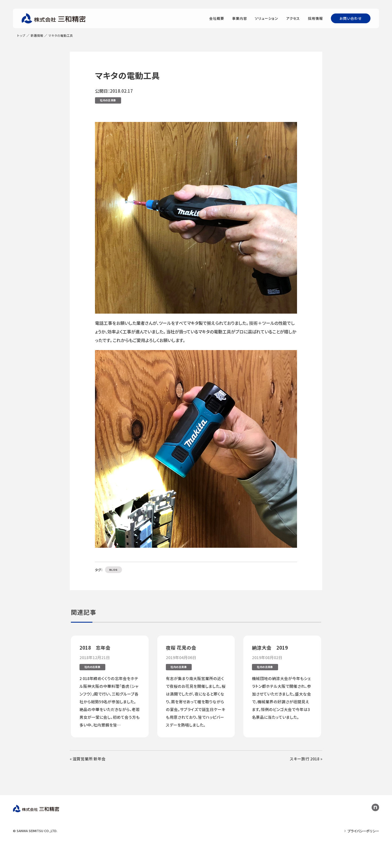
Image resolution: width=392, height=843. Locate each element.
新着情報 (37, 35)
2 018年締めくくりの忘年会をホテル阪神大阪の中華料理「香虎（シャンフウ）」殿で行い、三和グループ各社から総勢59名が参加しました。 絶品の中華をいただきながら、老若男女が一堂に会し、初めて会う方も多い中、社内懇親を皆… (109, 701)
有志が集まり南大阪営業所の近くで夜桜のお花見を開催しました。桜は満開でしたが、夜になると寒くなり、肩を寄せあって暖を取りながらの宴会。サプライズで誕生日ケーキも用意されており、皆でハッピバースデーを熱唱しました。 (196, 701)
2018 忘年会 (94, 647)
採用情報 (315, 18)
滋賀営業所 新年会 (89, 759)
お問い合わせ (350, 18)
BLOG (113, 570)
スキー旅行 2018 (304, 759)
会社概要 (216, 18)
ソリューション (266, 18)
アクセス (293, 18)
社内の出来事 (108, 100)
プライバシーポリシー (363, 830)
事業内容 (239, 18)
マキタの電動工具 (127, 75)
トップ (21, 35)
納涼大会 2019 (270, 647)
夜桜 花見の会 (181, 647)
